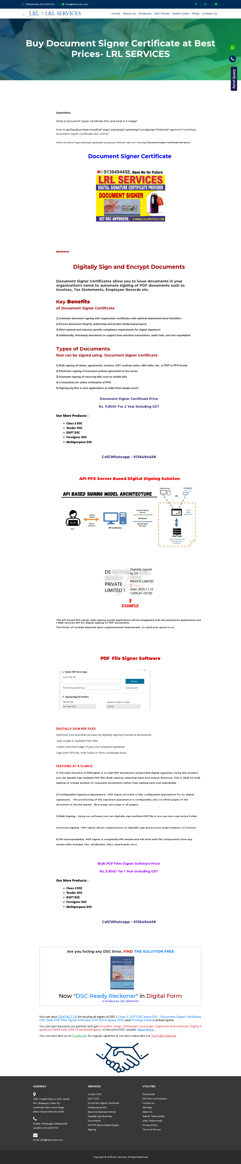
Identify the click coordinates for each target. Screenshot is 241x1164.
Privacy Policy (150, 1125)
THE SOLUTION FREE (148, 951)
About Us (129, 13)
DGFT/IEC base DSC (144, 1016)
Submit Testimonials (153, 1116)
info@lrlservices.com (76, 4)
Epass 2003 (115, 1020)
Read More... (146, 1029)
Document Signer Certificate (103, 1103)
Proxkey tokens (142, 1020)
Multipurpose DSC (79, 442)
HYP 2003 (99, 1020)
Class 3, (123, 1016)
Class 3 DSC (74, 423)
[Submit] (234, 79)
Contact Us (209, 13)
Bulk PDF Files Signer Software (69, 1020)
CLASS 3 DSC (95, 1094)
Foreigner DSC (76, 437)
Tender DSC (74, 428)
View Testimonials (152, 1120)
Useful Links (180, 13)
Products (145, 13)
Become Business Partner (102, 1112)
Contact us (148, 1103)
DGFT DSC (73, 432)
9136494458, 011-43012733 (40, 4)
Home (116, 13)
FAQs (195, 13)
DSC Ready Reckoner (106, 995)
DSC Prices (161, 13)
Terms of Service (152, 1129)
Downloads (149, 1094)
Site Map (147, 1107)
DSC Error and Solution (155, 1098)
